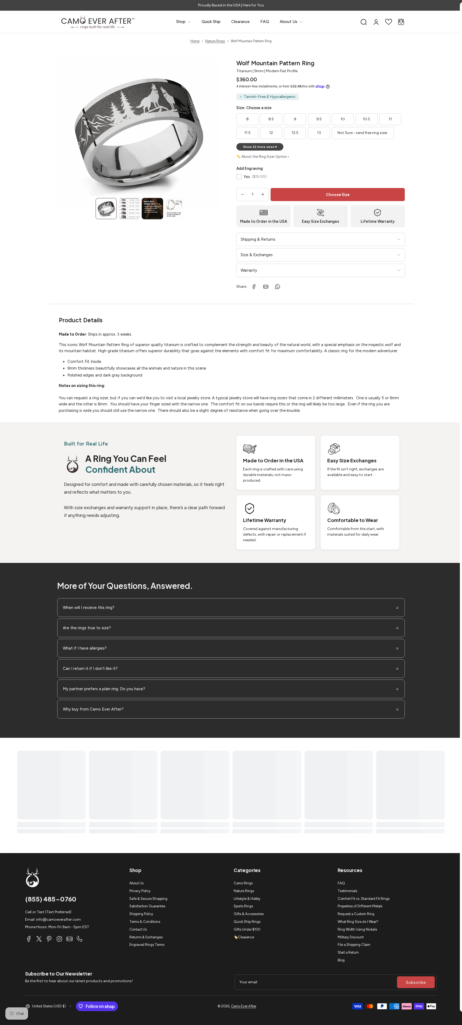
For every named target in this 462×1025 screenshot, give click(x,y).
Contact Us (138, 929)
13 (319, 132)
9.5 (319, 119)
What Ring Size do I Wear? (358, 922)
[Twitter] (39, 939)
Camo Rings (243, 883)
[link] (183, 21)
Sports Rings (243, 906)
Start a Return (348, 952)
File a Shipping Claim (354, 945)
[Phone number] (79, 939)
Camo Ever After (243, 1006)
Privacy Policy (140, 891)
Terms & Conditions (144, 922)
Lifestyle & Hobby (247, 899)
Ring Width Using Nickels (357, 929)
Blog (341, 960)
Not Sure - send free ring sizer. (362, 132)
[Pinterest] (49, 939)
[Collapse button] (231, 607)
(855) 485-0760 (50, 899)
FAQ (341, 883)
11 (390, 119)
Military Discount (351, 937)
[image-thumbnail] (106, 208)
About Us (136, 883)
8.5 (271, 119)
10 (343, 119)
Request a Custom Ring (356, 914)
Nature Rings (215, 41)
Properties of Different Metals (360, 906)
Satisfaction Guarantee (147, 906)
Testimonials (347, 891)
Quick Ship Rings (247, 922)
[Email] (69, 939)
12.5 (295, 132)
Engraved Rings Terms (146, 945)
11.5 (247, 132)
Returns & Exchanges (146, 937)
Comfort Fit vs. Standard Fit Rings (364, 899)
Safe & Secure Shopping (148, 899)
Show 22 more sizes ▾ (260, 147)
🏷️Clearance (244, 937)
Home (194, 41)
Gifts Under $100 (247, 929)
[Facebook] (29, 939)
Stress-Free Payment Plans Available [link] (231, 5)
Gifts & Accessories (249, 914)
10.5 (366, 119)
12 (271, 132)
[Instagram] (59, 939)
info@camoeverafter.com (58, 919)
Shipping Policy (141, 914)
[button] (363, 22)
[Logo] (97, 22)
